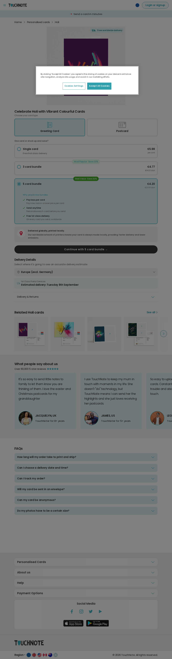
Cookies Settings (73, 86)
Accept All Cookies (99, 86)
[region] (87, 80)
